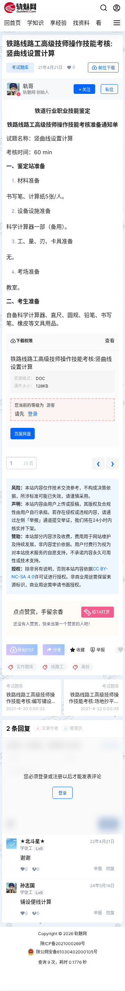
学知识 (35, 22)
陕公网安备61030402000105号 (67, 951)
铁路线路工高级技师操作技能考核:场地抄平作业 (94, 701)
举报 (98, 868)
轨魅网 (80, 933)
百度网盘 (22, 433)
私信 (109, 89)
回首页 (12, 22)
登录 (33, 413)
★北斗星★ (32, 841)
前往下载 (106, 67)
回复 (110, 868)
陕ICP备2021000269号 (62, 943)
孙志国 (27, 885)
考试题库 (20, 67)
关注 (86, 89)
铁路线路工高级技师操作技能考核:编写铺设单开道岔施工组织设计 (31, 701)
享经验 (58, 22)
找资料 (81, 22)
